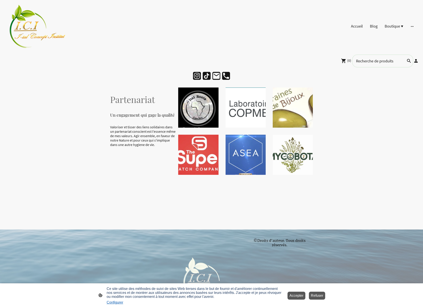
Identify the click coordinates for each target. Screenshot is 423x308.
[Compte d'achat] (416, 60)
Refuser (317, 295)
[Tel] (226, 76)
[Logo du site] (38, 26)
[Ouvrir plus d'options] (412, 26)
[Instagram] (197, 76)
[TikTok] (207, 76)
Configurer (115, 302)
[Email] (216, 76)
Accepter (296, 295)
